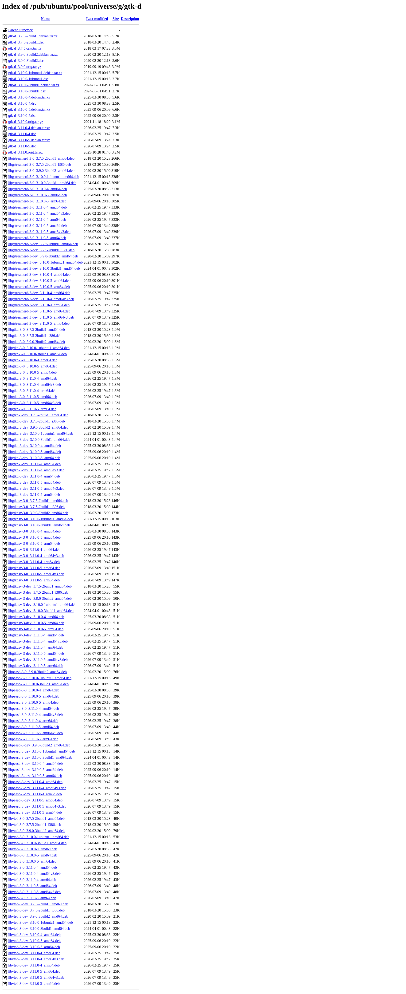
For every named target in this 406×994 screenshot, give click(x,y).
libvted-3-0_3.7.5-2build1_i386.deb (34, 825)
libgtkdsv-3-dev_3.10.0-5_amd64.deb (36, 623)
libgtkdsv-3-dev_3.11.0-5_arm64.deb (35, 666)
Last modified (97, 19)
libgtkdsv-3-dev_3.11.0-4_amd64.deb (36, 635)
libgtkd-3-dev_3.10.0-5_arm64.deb (34, 458)
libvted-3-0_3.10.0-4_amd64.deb (32, 849)
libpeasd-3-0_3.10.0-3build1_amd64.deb (38, 684)
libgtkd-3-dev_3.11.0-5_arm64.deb (34, 495)
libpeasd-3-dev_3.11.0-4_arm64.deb (35, 794)
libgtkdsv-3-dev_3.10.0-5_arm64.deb (35, 629)
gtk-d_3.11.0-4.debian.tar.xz (29, 128)
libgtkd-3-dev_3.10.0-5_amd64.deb (34, 452)
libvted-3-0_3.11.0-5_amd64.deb (32, 886)
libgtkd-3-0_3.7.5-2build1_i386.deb (34, 336)
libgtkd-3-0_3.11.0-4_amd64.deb (32, 378)
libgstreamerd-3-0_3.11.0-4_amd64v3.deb (39, 213)
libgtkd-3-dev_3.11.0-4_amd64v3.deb (36, 470)
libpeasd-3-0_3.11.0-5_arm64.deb (33, 739)
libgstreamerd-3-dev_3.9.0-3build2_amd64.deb (43, 256)
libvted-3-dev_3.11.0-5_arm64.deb (34, 984)
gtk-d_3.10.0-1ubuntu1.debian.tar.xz (35, 73)
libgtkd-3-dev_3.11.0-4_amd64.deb (34, 464)
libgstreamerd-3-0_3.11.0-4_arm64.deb (37, 219)
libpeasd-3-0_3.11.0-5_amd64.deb (33, 727)
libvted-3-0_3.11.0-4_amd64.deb (32, 867)
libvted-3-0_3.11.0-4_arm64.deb (32, 880)
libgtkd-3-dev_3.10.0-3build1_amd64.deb (39, 440)
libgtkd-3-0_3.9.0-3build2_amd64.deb (36, 342)
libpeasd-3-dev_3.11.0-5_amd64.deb (35, 800)
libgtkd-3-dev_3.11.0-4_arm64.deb (34, 476)
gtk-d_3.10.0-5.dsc (22, 116)
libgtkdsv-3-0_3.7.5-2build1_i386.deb (36, 507)
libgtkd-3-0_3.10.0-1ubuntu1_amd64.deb (39, 348)
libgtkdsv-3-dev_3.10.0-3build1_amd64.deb (41, 611)
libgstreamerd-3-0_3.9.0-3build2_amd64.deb (41, 171)
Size (116, 19)
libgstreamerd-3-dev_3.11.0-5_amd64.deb (39, 311)
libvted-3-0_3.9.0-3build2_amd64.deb (36, 831)
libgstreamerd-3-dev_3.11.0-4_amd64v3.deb (41, 299)
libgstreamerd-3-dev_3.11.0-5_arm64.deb (39, 323)
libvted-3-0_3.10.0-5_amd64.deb (32, 855)
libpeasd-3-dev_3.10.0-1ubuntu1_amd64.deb (41, 751)
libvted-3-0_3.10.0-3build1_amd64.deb (37, 843)
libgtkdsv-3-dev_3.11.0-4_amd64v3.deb (38, 641)
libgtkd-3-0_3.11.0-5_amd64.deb (32, 397)
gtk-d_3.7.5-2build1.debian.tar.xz (33, 36)
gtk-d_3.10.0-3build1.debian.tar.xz (33, 85)
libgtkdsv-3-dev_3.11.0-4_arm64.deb (35, 647)
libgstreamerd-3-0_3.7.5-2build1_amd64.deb (41, 158)
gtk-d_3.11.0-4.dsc (22, 134)
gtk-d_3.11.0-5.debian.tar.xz (29, 140)
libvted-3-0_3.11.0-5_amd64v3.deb (34, 892)
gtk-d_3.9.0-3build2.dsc (26, 61)
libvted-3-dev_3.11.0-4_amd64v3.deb (36, 959)
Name (45, 19)
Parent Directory (20, 30)
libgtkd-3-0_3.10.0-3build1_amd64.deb (37, 354)
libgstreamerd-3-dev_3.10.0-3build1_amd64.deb (44, 268)
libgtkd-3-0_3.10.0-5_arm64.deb (32, 372)
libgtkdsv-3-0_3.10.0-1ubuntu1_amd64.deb (40, 519)
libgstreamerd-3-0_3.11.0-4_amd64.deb (37, 207)
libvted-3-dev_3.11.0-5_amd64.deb (34, 971)
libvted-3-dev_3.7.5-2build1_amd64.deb (38, 904)
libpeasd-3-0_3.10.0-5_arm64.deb (33, 702)
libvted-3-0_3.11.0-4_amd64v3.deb (34, 874)
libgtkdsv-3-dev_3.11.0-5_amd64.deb (36, 653)
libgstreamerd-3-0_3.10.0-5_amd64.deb (37, 195)
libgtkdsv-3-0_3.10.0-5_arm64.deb (34, 543)
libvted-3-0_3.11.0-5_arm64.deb (32, 898)
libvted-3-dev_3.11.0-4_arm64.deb (34, 965)
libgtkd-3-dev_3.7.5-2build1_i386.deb (36, 421)
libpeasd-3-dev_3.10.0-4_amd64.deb (35, 763)
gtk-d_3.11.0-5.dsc (22, 146)
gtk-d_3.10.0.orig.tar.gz (25, 122)
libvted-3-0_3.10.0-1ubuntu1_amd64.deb (38, 837)
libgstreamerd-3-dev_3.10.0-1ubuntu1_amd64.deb (45, 262)
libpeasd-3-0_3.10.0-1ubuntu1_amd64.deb (39, 678)
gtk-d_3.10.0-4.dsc (22, 103)
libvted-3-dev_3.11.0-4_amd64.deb (34, 953)
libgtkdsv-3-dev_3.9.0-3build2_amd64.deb (40, 598)
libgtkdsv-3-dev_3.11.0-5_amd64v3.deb (38, 660)
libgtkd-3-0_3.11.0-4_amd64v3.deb (34, 385)
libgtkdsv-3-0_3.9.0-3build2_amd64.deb (38, 513)
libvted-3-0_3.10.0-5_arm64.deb (32, 861)
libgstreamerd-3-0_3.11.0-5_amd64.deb (37, 226)
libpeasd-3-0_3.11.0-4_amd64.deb (33, 708)
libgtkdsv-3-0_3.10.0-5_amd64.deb (34, 537)
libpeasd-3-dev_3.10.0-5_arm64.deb (35, 776)
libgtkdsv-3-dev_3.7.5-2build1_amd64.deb (40, 586)
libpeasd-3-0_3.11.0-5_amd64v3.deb (35, 733)
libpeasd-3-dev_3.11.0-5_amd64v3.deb (37, 806)
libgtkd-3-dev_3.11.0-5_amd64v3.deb (36, 488)
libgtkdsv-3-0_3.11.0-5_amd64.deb (34, 568)
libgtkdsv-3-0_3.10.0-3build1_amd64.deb (39, 525)
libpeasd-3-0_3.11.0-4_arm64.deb (33, 721)
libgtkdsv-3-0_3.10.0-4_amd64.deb (34, 531)
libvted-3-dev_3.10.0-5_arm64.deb (34, 947)
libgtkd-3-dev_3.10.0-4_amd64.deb (34, 446)
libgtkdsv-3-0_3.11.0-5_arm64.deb (34, 580)
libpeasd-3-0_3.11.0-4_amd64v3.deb (35, 715)
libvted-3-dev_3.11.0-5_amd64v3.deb (36, 977)
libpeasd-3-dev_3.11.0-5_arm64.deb (35, 812)
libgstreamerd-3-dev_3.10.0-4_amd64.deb (39, 274)
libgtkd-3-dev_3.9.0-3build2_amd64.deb (38, 427)
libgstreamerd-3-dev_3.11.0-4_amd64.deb (39, 293)
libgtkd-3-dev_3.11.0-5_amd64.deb (34, 482)
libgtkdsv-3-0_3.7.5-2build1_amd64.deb (38, 501)
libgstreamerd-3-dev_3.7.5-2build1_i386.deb (41, 250)
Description (130, 19)
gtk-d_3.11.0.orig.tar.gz (25, 152)
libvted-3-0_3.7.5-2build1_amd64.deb (36, 818)
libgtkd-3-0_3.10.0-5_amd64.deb (32, 366)
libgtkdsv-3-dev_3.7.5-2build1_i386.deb (38, 592)
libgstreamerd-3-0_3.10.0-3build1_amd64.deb (42, 183)
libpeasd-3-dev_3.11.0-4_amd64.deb (35, 782)
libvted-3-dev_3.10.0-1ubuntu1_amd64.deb (40, 922)
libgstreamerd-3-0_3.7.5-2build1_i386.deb (39, 164)
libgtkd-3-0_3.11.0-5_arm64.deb (32, 409)
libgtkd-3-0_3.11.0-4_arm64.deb (32, 391)
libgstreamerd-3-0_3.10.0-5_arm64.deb (37, 201)
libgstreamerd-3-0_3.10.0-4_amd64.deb (37, 189)
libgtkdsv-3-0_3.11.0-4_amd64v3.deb (36, 556)
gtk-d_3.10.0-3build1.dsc (27, 91)
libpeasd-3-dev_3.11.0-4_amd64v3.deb (37, 788)
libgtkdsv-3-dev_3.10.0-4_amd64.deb (36, 617)
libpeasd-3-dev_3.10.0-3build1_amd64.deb (40, 757)
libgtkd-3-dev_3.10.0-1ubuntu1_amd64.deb (40, 433)
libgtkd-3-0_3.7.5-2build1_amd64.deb (36, 329)
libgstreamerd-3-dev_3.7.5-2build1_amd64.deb (43, 244)
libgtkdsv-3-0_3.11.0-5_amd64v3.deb (36, 574)
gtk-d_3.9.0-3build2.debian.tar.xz (33, 54)
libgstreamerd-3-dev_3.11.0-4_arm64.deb (39, 305)
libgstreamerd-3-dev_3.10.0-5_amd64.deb (39, 281)
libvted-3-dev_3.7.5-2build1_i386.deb (36, 910)
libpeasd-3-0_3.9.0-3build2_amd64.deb (37, 672)
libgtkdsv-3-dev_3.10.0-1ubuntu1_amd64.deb (42, 605)
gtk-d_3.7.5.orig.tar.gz (24, 48)
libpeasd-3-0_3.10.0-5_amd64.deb (33, 696)
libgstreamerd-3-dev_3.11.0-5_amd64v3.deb (41, 317)
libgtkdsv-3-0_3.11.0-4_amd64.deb (34, 550)
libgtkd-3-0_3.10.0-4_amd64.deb (32, 360)
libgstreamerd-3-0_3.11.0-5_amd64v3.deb (39, 232)
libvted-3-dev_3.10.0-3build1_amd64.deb (39, 929)
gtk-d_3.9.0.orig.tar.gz (24, 67)
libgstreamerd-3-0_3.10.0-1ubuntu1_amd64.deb (43, 177)
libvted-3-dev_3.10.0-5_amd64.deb (34, 941)
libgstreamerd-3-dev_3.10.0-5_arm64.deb (39, 287)
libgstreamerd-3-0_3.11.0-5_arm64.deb (37, 238)
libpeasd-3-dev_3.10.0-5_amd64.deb (35, 770)
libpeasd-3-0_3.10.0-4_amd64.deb (33, 690)
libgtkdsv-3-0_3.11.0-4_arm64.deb (34, 562)
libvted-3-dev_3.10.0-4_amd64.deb (34, 935)
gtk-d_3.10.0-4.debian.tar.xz (29, 97)
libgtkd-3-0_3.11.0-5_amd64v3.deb (34, 403)
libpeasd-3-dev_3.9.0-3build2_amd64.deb (39, 745)
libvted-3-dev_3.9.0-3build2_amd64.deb (38, 916)
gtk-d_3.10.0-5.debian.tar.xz (29, 109)
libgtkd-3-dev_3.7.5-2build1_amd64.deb (38, 415)
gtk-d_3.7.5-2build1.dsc (26, 42)
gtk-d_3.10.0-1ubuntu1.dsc (28, 79)
